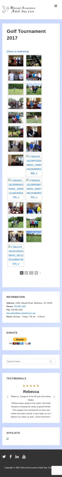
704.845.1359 (19, 306)
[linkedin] (17, 458)
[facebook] (11, 458)
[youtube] (24, 458)
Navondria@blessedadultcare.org (20, 313)
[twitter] (4, 458)
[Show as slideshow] (18, 51)
